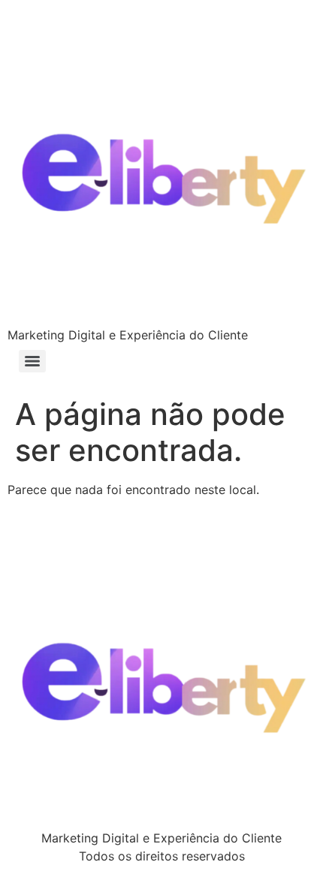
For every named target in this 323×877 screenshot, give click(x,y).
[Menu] (32, 361)
